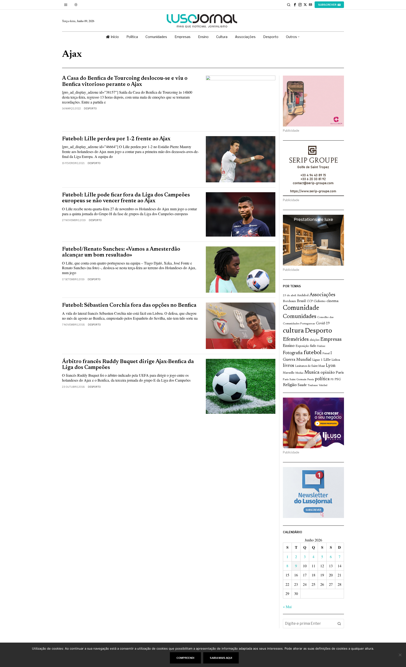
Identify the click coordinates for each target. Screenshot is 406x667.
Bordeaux (289, 301)
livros (288, 366)
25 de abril (289, 295)
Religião (290, 385)
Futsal (326, 353)
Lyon (331, 366)
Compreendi (185, 657)
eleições (314, 340)
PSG (338, 379)
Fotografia (293, 353)
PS (332, 379)
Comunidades (299, 316)
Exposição (302, 346)
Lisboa (336, 360)
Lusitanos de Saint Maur (310, 366)
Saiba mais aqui (221, 657)
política (322, 379)
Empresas (331, 339)
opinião (327, 373)
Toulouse (313, 385)
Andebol (302, 295)
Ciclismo (320, 301)
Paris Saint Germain (294, 379)
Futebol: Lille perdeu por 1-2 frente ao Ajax (116, 139)
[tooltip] (295, 4)
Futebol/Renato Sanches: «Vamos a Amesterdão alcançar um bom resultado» (121, 252)
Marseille (288, 373)
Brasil (301, 301)
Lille (327, 360)
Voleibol (323, 385)
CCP (310, 301)
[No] (400, 654)
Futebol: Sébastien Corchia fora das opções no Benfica (129, 305)
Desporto (90, 108)
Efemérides (296, 339)
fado (313, 346)
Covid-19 (323, 323)
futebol (312, 353)
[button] (339, 623)
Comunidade (301, 308)
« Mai (287, 606)
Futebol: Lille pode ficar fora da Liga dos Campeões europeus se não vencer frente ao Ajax (126, 198)
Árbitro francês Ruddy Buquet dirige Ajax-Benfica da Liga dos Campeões (128, 364)
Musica (312, 372)
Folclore (321, 346)
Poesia (310, 379)
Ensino (289, 346)
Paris (340, 373)
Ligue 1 (317, 360)
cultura (293, 330)
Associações (322, 295)
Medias (299, 373)
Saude (302, 385)
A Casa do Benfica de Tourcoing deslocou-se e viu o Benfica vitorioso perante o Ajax (124, 81)
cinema (333, 301)
